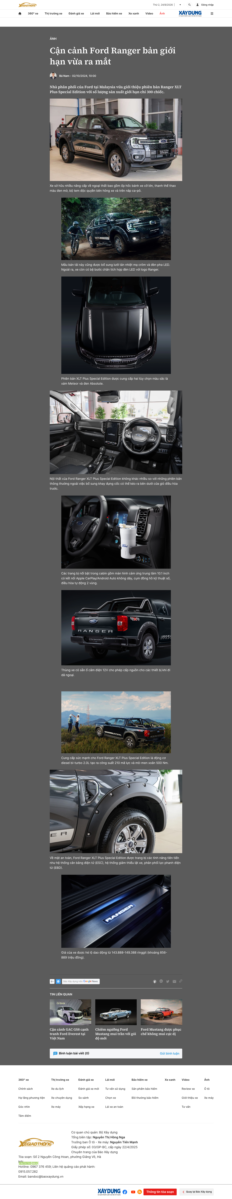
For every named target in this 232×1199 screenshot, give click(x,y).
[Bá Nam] (53, 75)
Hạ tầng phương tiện (31, 1097)
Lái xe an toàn (114, 1106)
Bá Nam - (65, 75)
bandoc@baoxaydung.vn (45, 1176)
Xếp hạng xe (86, 1106)
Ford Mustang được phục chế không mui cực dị (161, 1031)
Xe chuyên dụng (61, 1097)
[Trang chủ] (19, 13)
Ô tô (207, 1088)
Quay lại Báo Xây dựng (199, 1191)
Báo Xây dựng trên (73, 981)
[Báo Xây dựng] (190, 13)
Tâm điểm (24, 1115)
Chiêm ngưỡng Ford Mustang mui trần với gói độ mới (115, 1033)
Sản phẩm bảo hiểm (144, 1088)
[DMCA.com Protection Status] (28, 1163)
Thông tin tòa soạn (160, 1192)
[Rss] (139, 1191)
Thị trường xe (53, 13)
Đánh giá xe (76, 13)
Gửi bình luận (169, 1053)
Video (149, 13)
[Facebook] (125, 1192)
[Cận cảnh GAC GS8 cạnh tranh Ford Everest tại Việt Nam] (70, 1012)
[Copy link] (180, 981)
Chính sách (25, 1088)
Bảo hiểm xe (114, 13)
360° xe (33, 13)
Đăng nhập (207, 4)
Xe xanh (134, 13)
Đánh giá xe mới (88, 1088)
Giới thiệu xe (190, 1097)
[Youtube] (133, 1192)
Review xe (188, 1088)
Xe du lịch (57, 1088)
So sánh (83, 1097)
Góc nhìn (24, 1106)
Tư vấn (186, 1106)
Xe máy (56, 1106)
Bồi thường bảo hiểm (145, 1097)
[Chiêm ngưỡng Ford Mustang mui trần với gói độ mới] (116, 1012)
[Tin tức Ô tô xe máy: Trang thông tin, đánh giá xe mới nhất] (27, 4)
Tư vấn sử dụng (115, 1088)
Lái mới (95, 13)
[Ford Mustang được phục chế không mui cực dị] (161, 1012)
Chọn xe (110, 1097)
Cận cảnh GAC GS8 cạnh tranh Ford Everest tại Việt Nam (69, 1033)
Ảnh (162, 13)
